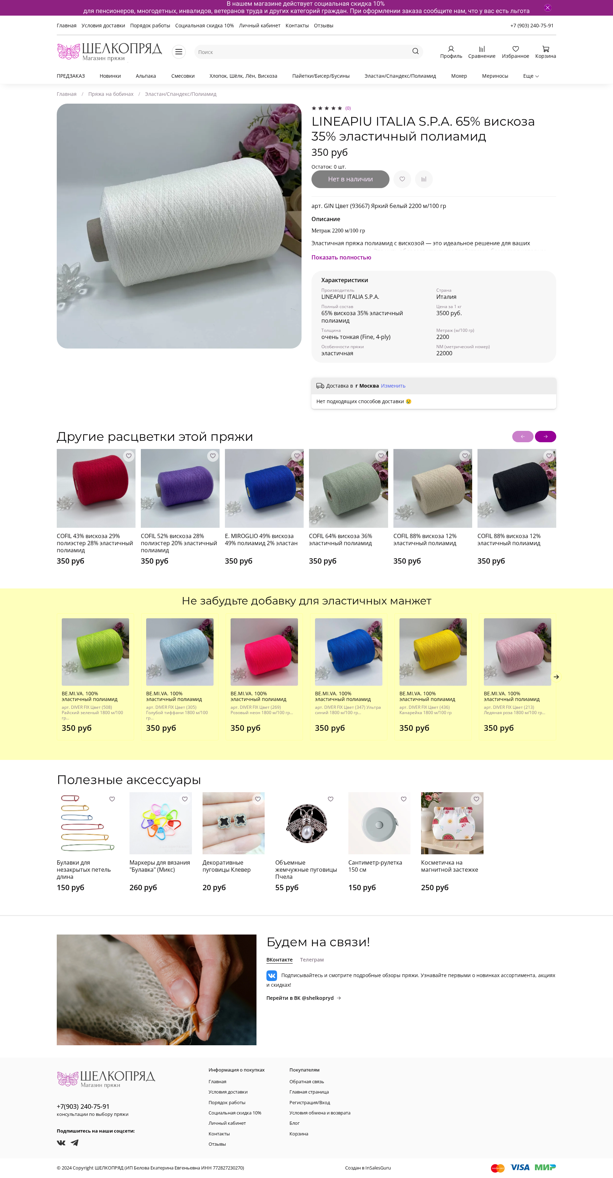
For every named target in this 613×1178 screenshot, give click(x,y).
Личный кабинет (260, 25)
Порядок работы (150, 25)
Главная (67, 25)
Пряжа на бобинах (110, 94)
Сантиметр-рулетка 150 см (375, 866)
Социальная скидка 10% (204, 25)
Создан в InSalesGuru (368, 1168)
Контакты (297, 25)
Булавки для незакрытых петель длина (84, 869)
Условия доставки (103, 25)
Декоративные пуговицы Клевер (227, 866)
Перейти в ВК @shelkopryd (300, 998)
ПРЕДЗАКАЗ (71, 75)
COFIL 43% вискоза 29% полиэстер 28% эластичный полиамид (95, 543)
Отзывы (323, 25)
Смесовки (183, 75)
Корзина (298, 1134)
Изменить (393, 386)
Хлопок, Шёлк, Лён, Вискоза (243, 75)
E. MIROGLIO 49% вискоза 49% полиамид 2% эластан (261, 539)
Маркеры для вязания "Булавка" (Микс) (159, 866)
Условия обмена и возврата (319, 1113)
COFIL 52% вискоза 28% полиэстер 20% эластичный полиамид (179, 543)
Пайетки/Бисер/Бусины (321, 75)
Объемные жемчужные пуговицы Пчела (306, 869)
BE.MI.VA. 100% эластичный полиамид (89, 696)
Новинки (110, 75)
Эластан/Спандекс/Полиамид (400, 75)
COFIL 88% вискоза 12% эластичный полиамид (425, 539)
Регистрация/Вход (309, 1103)
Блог (294, 1123)
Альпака (146, 75)
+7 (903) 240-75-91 (532, 25)
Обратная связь (306, 1082)
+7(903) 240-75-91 (83, 1106)
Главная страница (309, 1092)
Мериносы (495, 75)
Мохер (459, 75)
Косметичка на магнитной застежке (449, 866)
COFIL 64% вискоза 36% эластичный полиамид (340, 539)
